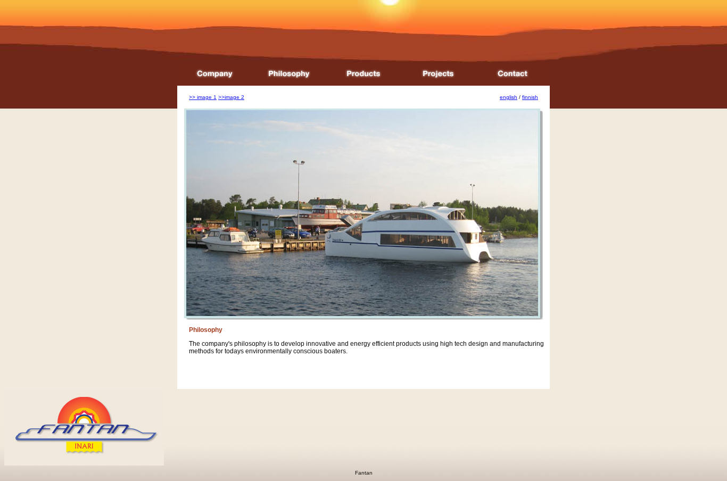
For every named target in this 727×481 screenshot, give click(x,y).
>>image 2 (231, 97)
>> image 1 (203, 97)
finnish (530, 97)
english (508, 97)
